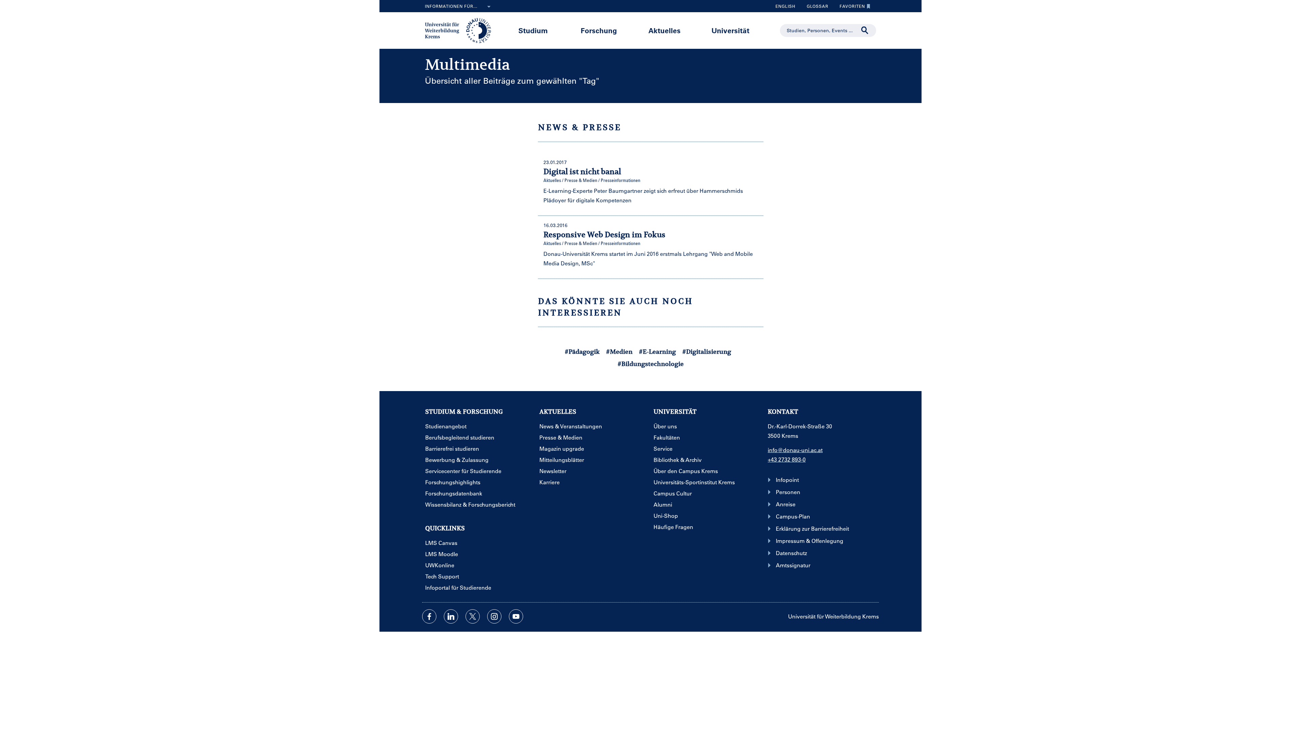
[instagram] (494, 616)
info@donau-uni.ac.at (795, 449)
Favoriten (849, 7)
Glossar (815, 7)
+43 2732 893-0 (787, 459)
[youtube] (516, 616)
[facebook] (429, 616)
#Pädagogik (582, 351)
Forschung (599, 30)
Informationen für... (451, 6)
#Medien (619, 351)
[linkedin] (451, 616)
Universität (730, 30)
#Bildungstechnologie (651, 364)
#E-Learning (657, 351)
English (786, 6)
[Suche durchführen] (865, 30)
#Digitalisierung (706, 351)
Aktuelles (664, 30)
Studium (533, 30)
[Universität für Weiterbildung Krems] (461, 30)
